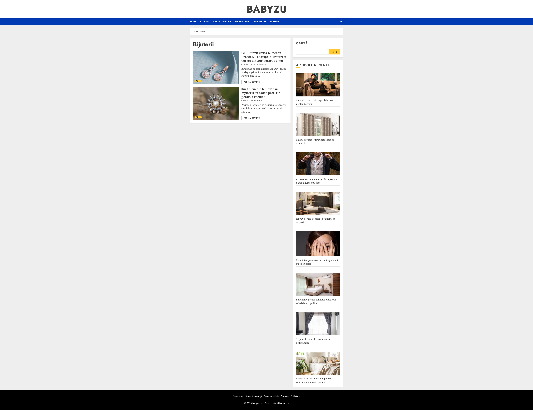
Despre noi (238, 396)
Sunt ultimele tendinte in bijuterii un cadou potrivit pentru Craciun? (260, 93)
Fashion (204, 21)
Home (193, 21)
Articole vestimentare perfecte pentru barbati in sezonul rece (316, 181)
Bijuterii (274, 21)
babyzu (245, 101)
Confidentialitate (271, 396)
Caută (302, 43)
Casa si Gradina (222, 21)
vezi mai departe (252, 82)
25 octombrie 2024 (259, 65)
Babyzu (266, 9)
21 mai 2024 (256, 101)
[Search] (341, 21)
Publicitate (295, 396)
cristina (246, 65)
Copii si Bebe (259, 21)
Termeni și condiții (253, 396)
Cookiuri (285, 396)
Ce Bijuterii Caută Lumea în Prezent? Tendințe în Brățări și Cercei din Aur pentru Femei (263, 57)
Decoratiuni (242, 21)
